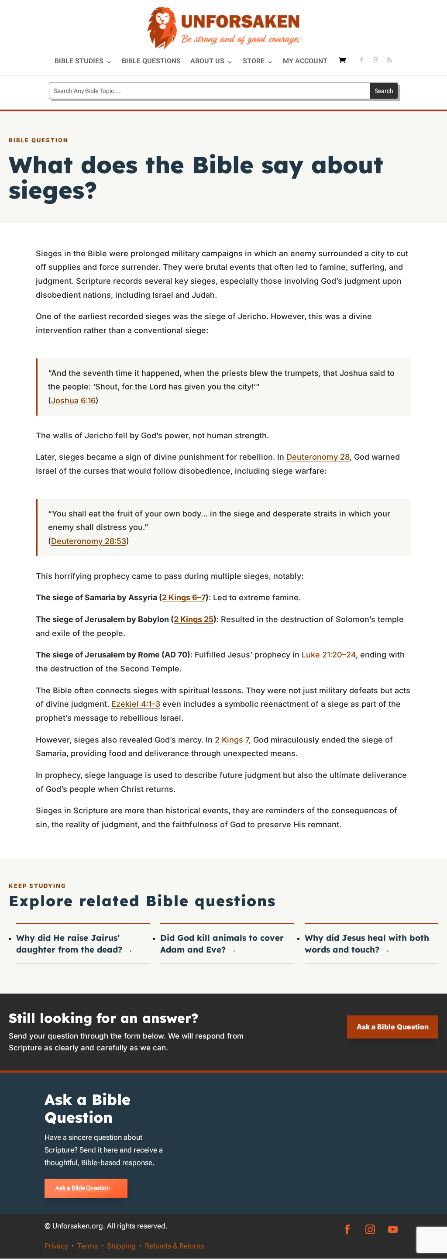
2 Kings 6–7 (184, 597)
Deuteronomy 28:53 (88, 541)
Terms (87, 1246)
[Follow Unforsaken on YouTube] (392, 1229)
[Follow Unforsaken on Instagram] (375, 61)
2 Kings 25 (193, 619)
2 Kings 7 (232, 739)
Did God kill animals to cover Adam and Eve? (222, 943)
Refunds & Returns (174, 1246)
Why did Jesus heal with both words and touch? (367, 943)
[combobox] (209, 91)
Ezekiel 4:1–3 (135, 704)
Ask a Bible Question (393, 1026)
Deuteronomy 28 (318, 456)
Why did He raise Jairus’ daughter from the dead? (74, 943)
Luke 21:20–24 (329, 654)
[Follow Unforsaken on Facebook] (361, 61)
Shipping (121, 1246)
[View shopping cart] (344, 64)
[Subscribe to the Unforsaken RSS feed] (389, 61)
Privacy (56, 1246)
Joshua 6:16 (73, 400)
